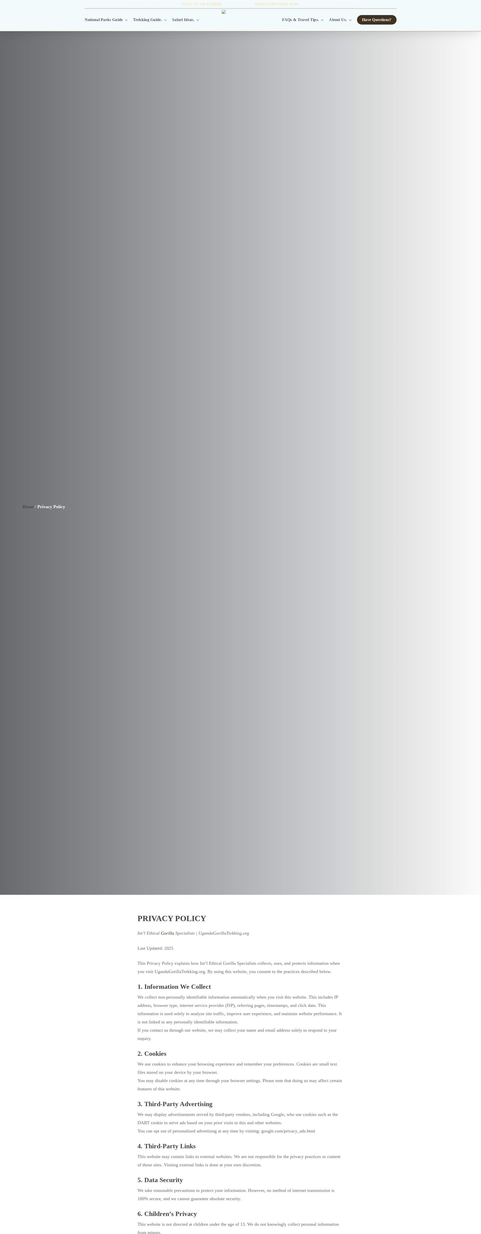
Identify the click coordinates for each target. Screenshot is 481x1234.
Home (28, 506)
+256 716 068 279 (238, 4)
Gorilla (167, 933)
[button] (100, 4)
